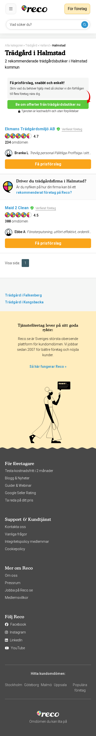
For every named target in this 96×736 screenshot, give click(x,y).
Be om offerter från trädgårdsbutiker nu (48, 104)
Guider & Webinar (18, 485)
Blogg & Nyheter (17, 478)
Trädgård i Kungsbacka (24, 302)
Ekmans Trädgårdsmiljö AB (30, 129)
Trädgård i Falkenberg (23, 295)
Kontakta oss (15, 527)
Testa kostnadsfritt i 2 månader (29, 471)
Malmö (46, 685)
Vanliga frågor (16, 534)
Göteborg (31, 685)
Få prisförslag (48, 164)
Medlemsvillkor (16, 598)
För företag (77, 8)
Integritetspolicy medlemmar (27, 542)
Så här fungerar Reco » (48, 366)
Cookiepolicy (15, 549)
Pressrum (12, 583)
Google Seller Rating (20, 493)
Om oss (11, 575)
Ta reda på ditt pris (19, 500)
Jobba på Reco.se (19, 590)
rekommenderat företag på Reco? (44, 192)
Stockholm (13, 685)
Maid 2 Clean (17, 208)
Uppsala (60, 685)
